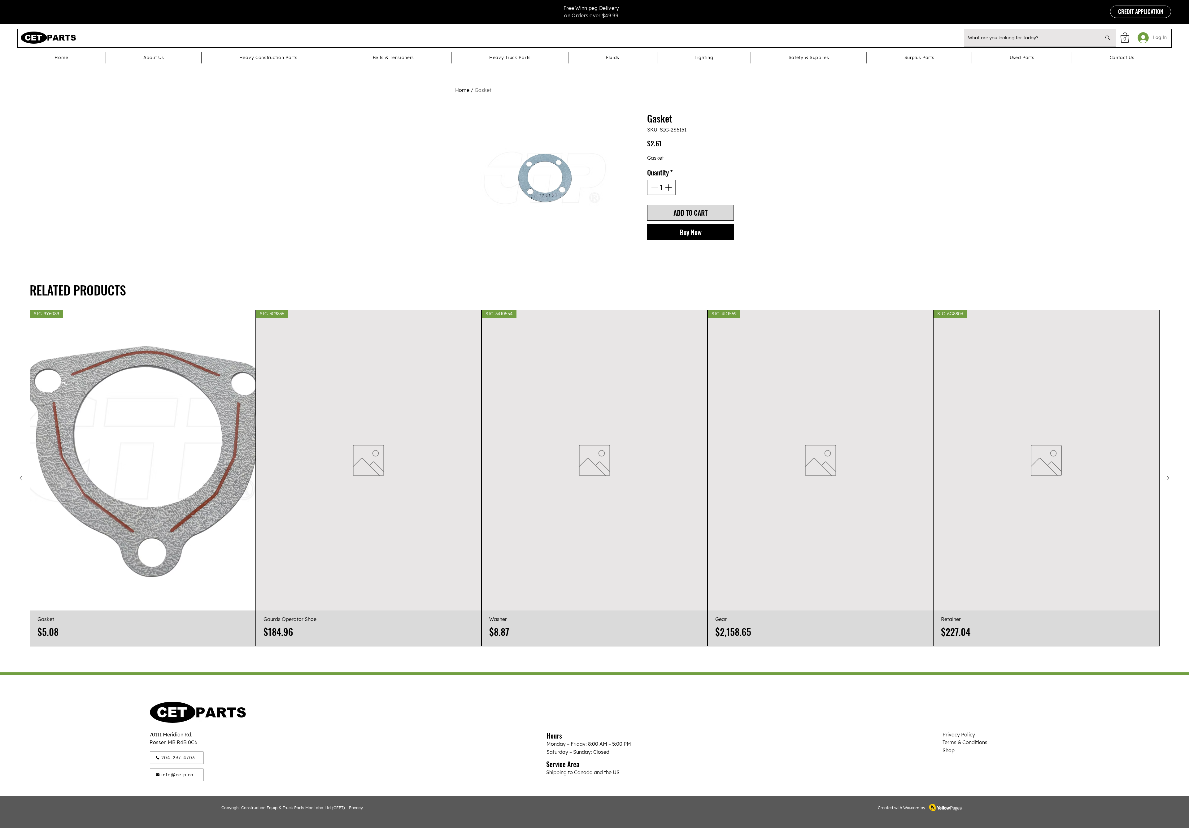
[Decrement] (654, 187)
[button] (1125, 37)
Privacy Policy (959, 734)
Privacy (356, 807)
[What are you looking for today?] (1107, 37)
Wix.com (911, 807)
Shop (949, 750)
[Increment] (669, 187)
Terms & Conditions (965, 742)
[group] (594, 478)
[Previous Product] (20, 478)
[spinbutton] (661, 187)
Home (462, 90)
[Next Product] (1168, 478)
